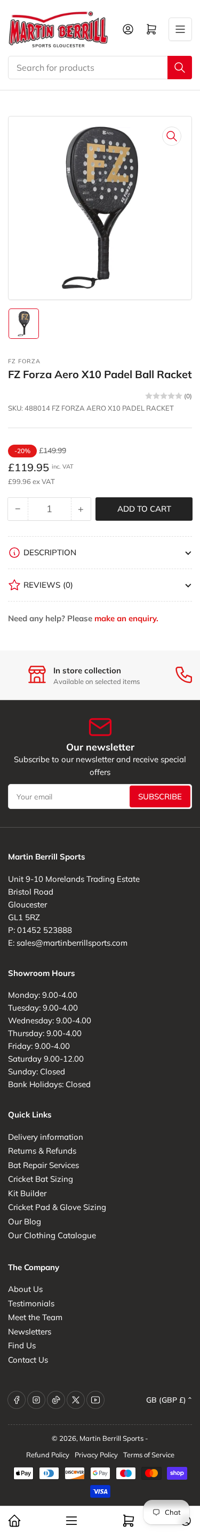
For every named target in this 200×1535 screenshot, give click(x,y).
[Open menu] (180, 29)
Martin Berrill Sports (111, 1438)
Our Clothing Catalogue (52, 1235)
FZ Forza (24, 361)
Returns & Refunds (42, 1151)
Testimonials (31, 1303)
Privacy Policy (96, 1454)
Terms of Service (148, 1454)
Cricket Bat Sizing (40, 1179)
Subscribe (160, 796)
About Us (25, 1289)
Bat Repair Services (43, 1165)
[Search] (179, 67)
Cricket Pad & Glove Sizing (57, 1207)
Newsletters (29, 1332)
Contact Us (28, 1360)
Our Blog (24, 1221)
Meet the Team (35, 1317)
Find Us (22, 1345)
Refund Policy (47, 1454)
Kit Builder (27, 1193)
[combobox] (100, 67)
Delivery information (45, 1137)
